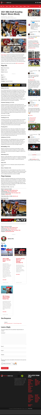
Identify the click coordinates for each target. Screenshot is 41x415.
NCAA (17, 6)
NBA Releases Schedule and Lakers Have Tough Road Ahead (37, 382)
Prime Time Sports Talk (12, 191)
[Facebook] (37, 2)
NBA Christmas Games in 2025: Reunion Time (6, 297)
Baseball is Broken (30, 405)
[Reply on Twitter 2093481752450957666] (29, 152)
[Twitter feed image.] (34, 58)
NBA (10, 6)
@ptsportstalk (8, 194)
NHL (13, 6)
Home (1, 6)
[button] (39, 6)
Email (2, 350)
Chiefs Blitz (32, 34)
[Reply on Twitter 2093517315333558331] (29, 131)
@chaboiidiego (31, 38)
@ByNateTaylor (32, 48)
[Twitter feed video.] (34, 92)
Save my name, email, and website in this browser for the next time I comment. (13, 360)
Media (25, 6)
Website (2, 354)
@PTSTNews (6, 190)
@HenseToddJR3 (32, 117)
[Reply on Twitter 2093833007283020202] (29, 68)
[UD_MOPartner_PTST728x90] (13, 86)
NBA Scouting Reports (12, 18)
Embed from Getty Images (4, 199)
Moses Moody (3, 54)
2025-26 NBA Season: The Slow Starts (6, 260)
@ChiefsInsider (32, 120)
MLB (7, 6)
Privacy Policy (30, 408)
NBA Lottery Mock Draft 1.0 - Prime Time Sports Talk (12, 323)
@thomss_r (36, 105)
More (28, 6)
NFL (3, 6)
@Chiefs (31, 115)
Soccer (21, 6)
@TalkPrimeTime (14, 190)
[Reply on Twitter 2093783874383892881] (29, 97)
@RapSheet (32, 79)
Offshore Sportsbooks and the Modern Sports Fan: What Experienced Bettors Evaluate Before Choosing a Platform (30, 386)
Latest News (3, 18)
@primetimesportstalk (9, 231)
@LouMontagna (32, 119)
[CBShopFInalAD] (13, 52)
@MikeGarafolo (36, 43)
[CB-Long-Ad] (13, 221)
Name (2, 346)
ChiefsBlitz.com (34, 159)
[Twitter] (35, 2)
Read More (4, 279)
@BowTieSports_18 (32, 122)
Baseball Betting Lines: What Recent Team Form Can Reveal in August (37, 398)
